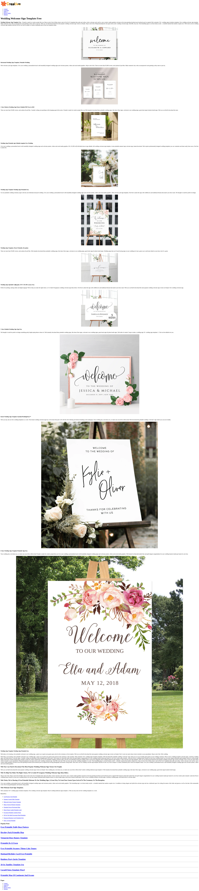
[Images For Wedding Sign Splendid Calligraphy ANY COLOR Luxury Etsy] (99, 267)
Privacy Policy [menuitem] (7, 13)
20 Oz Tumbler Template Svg (12, 865)
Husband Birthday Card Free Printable (16, 854)
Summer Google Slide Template (11, 799)
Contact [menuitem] (6, 9)
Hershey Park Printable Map (12, 832)
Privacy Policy (7, 887)
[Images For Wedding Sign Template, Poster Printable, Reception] (99, 220)
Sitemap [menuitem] (6, 14)
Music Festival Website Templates (12, 804)
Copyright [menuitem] (6, 10)
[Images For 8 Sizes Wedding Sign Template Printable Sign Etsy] (99, 485)
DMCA (6, 886)
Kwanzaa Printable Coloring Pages (12, 812)
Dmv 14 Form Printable (9, 820)
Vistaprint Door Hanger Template (14, 838)
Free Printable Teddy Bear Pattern (15, 827)
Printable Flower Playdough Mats (12, 807)
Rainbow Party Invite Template (13, 859)
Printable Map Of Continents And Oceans (17, 875)
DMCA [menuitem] (6, 12)
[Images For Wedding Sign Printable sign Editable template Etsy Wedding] (99, 126)
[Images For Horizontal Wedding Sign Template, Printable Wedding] (99, 43)
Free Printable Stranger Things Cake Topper (19, 848)
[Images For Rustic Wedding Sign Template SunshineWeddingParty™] (99, 374)
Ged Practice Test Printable (10, 796)
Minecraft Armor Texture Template (12, 802)
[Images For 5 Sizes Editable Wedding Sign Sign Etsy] (99, 308)
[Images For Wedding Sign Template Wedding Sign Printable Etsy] (99, 168)
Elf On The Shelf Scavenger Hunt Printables (15, 815)
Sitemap (6, 889)
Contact (6, 883)
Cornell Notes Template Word (13, 870)
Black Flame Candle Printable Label (13, 810)
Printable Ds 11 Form (9, 843)
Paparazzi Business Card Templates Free (14, 818)
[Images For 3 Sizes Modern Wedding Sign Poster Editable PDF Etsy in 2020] (99, 86)
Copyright (6, 884)
